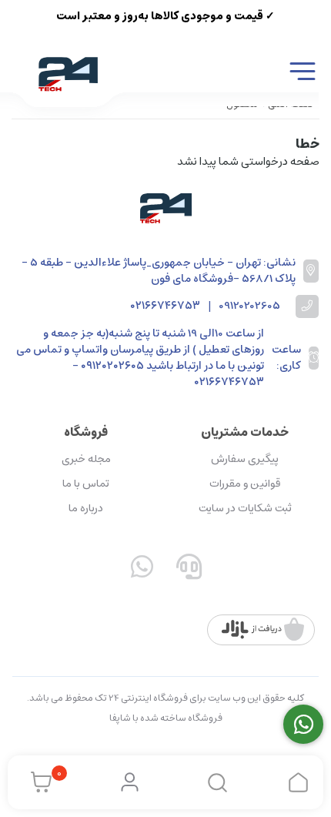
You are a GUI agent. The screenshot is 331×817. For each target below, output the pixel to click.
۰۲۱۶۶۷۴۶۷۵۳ (165, 306)
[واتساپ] (142, 569)
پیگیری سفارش (245, 459)
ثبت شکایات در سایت (245, 508)
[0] (37, 782)
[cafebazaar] (263, 629)
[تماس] (189, 569)
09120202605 (249, 306)
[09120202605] (303, 724)
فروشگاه (86, 432)
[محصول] (165, 208)
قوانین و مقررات (244, 483)
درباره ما (86, 508)
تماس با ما (85, 483)
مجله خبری (86, 459)
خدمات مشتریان (245, 432)
